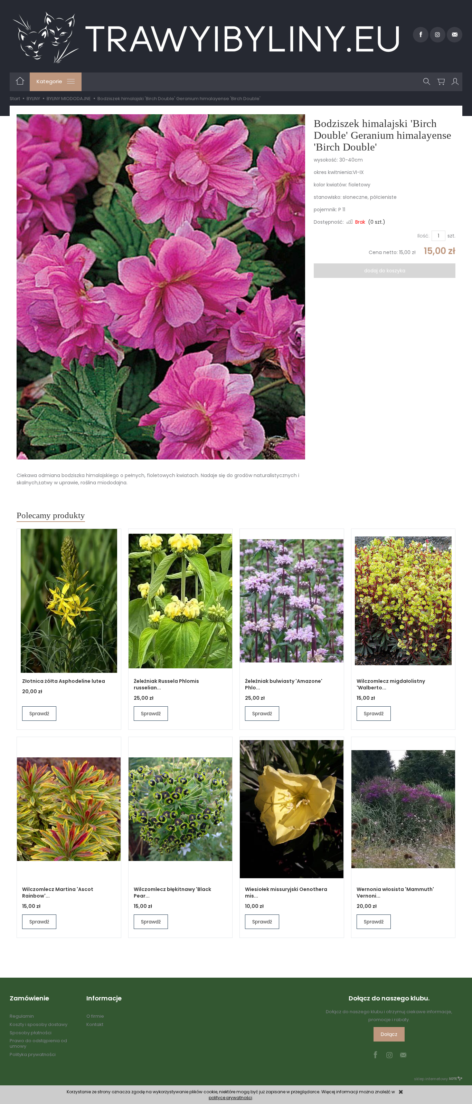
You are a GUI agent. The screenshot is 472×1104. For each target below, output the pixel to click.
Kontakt (94, 1024)
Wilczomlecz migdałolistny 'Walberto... (391, 684)
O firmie (95, 1016)
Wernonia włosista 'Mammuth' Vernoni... (395, 892)
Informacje (104, 998)
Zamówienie (29, 998)
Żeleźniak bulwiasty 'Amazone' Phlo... (283, 684)
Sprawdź (39, 713)
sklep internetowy (431, 1079)
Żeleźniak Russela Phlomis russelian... (166, 684)
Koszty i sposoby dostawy (38, 1024)
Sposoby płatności (30, 1032)
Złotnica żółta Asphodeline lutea (63, 681)
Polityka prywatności (33, 1054)
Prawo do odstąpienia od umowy (38, 1043)
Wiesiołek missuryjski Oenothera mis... (286, 892)
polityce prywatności (230, 1098)
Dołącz (389, 1034)
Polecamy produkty (51, 515)
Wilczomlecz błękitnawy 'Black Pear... (172, 892)
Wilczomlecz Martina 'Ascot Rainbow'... (57, 892)
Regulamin (22, 1016)
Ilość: (423, 235)
